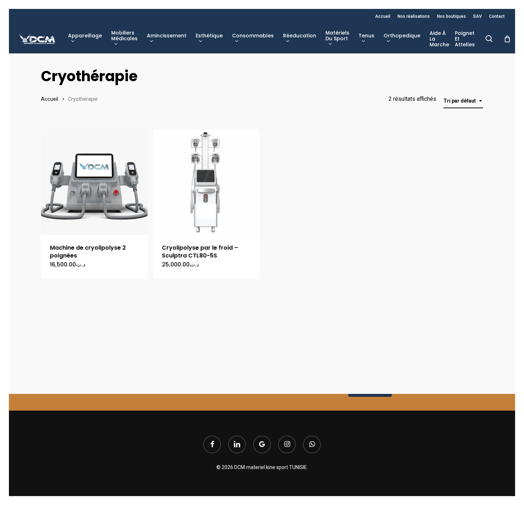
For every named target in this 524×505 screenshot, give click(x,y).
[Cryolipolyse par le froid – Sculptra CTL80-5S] (206, 182)
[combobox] (463, 101)
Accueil (49, 99)
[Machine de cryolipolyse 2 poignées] (94, 182)
